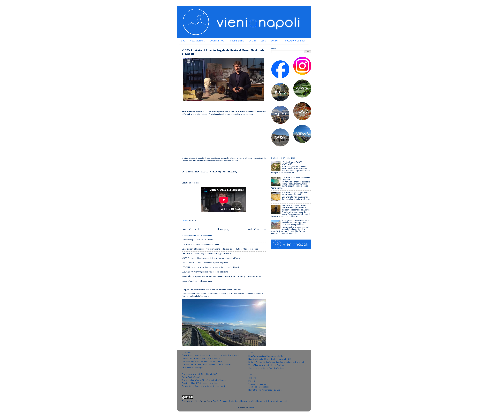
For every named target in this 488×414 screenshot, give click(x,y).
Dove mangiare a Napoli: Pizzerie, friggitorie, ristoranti (204, 380)
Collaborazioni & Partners (258, 387)
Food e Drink (237, 41)
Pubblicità (252, 381)
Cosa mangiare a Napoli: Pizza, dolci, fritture (266, 368)
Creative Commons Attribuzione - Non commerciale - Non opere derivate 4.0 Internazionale (250, 401)
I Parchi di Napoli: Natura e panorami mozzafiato (202, 362)
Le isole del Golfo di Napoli (192, 368)
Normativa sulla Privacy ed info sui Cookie (265, 390)
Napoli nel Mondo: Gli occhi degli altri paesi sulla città (269, 359)
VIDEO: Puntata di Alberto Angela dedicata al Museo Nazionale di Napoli (211, 258)
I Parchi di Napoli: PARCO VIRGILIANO (197, 240)
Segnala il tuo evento (257, 384)
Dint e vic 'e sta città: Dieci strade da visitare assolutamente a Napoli (276, 362)
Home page (223, 229)
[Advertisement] (223, 136)
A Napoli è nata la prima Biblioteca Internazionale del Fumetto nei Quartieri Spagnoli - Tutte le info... (222, 277)
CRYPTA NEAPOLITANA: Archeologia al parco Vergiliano (205, 263)
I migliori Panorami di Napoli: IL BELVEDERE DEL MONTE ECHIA (211, 290)
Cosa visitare (197, 41)
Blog (263, 41)
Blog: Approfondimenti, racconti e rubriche (265, 356)
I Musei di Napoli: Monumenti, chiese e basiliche (201, 358)
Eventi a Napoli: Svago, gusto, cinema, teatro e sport (203, 386)
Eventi (252, 41)
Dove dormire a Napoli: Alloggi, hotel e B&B (199, 374)
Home (182, 41)
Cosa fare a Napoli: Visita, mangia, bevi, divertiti (201, 383)
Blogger (251, 408)
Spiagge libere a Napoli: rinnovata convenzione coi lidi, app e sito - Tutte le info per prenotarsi (220, 249)
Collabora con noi (295, 41)
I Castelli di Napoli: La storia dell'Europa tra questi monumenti (207, 365)
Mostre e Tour (217, 41)
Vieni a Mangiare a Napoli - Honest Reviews (266, 365)
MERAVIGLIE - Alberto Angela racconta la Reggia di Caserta (206, 254)
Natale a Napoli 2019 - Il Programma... (197, 281)
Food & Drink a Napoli (191, 377)
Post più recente (191, 229)
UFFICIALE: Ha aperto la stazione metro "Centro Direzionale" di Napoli (210, 267)
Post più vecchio (256, 229)
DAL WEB (192, 221)
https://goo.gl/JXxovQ (227, 172)
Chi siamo (252, 378)
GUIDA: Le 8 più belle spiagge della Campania (200, 244)
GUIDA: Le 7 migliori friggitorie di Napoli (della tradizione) (205, 272)
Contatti (275, 41)
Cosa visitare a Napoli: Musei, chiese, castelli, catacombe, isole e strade (210, 355)
